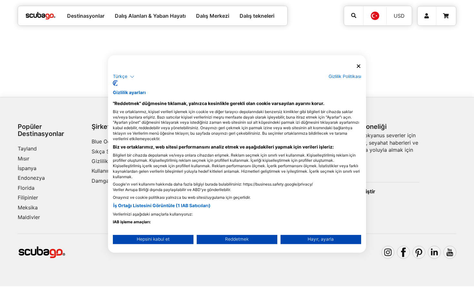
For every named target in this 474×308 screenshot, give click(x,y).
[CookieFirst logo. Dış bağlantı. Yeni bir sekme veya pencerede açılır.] (115, 83)
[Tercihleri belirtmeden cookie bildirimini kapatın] (358, 66)
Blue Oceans (107, 141)
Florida (26, 188)
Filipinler (28, 197)
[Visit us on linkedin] (434, 252)
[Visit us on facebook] (403, 252)
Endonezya (31, 178)
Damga (100, 181)
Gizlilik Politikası (345, 76)
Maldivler (29, 217)
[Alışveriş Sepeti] (446, 15)
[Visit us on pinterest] (418, 252)
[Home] (40, 16)
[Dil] (374, 15)
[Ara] (353, 15)
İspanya (27, 168)
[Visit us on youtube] (449, 252)
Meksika (28, 207)
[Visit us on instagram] (387, 252)
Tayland (27, 148)
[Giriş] (427, 15)
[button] (123, 77)
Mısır (23, 158)
